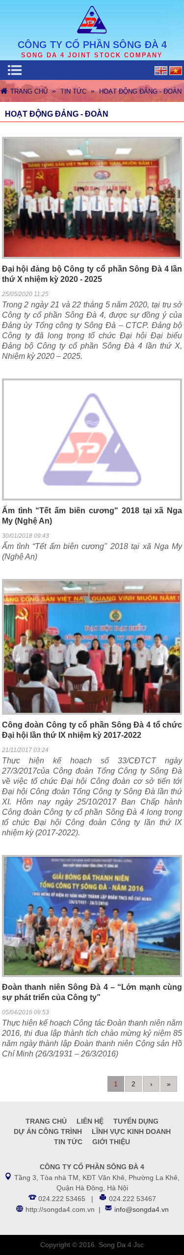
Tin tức (73, 91)
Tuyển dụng (135, 1121)
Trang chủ (29, 91)
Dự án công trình (48, 1131)
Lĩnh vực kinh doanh (131, 1131)
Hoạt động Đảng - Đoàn (140, 91)
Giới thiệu (111, 1142)
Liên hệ (90, 1121)
